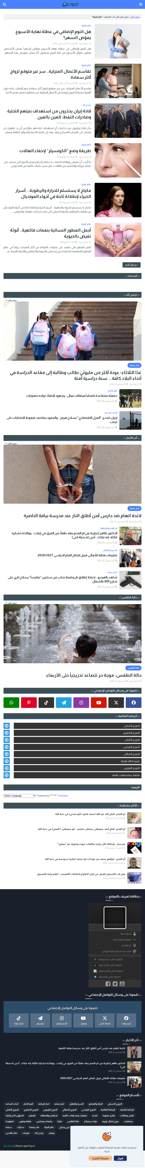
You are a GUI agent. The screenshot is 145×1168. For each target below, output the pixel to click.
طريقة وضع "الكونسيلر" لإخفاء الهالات (55, 150)
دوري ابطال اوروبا (130, 761)
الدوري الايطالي (132, 754)
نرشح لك (39, 1133)
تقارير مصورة (109, 1115)
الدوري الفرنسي (131, 746)
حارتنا (59, 1121)
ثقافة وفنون (25, 1121)
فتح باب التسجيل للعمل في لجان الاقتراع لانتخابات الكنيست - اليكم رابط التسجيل (81, 874)
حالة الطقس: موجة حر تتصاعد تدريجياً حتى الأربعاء (93, 675)
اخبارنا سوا (83, 43)
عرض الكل (135, 17)
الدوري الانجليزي (131, 732)
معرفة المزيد (100, 1158)
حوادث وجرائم (90, 1121)
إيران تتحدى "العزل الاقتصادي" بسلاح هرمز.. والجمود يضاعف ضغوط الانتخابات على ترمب (62, 420)
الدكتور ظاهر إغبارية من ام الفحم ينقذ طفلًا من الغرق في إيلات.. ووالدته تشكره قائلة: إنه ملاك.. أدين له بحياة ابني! (64, 535)
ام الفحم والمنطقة (48, 1115)
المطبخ (32, 1115)
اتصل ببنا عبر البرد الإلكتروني (116, 951)
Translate (62, 795)
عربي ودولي (64, 1127)
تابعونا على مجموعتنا (111, 959)
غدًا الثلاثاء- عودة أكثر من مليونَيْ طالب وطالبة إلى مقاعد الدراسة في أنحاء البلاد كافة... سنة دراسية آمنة (75, 375)
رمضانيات (128, 1121)
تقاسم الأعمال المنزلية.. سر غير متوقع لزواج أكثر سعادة (50, 74)
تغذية (95, 1115)
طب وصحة (34, 1127)
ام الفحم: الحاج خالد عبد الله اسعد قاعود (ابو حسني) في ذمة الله (90, 814)
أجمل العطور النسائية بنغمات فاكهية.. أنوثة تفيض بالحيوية (50, 233)
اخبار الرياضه (43, 1104)
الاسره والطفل (76, 1104)
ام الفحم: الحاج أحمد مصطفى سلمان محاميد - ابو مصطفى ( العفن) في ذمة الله (81, 829)
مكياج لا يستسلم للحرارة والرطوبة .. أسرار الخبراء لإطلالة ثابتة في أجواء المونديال (53, 193)
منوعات (26, 1133)
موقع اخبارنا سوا (122, 939)
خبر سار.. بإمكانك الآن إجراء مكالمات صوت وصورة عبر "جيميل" (91, 844)
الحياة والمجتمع (96, 1104)
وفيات (51, 1133)
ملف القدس (11, 1133)
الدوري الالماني (132, 739)
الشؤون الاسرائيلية (15, 1115)
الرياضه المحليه (127, 1110)
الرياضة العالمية (108, 1110)
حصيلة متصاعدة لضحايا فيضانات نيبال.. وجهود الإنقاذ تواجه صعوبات (71, 395)
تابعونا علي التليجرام (110, 976)
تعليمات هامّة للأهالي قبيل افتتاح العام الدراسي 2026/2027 (77, 555)
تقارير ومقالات (127, 1115)
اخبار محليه (59, 1104)
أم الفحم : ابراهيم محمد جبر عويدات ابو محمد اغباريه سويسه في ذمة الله (85, 859)
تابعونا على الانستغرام (111, 971)
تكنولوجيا (10, 1121)
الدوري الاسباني (132, 725)
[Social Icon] (133, 702)
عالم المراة (49, 1127)
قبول (120, 1158)
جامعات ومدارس (44, 1121)
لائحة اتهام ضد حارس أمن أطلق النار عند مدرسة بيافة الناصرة (82, 515)
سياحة (9, 1127)
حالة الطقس (73, 1121)
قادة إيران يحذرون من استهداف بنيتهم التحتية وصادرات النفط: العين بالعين (49, 114)
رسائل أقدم (131, 264)
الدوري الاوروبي (132, 768)
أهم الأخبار (28, 1104)
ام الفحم (126, 945)
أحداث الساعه (12, 1104)
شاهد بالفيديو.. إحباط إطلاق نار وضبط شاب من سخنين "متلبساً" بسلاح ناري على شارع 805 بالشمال (62, 579)
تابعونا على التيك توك (110, 965)
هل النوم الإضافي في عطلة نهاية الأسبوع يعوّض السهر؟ (53, 34)
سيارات (20, 1127)
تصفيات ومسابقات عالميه (126, 775)
